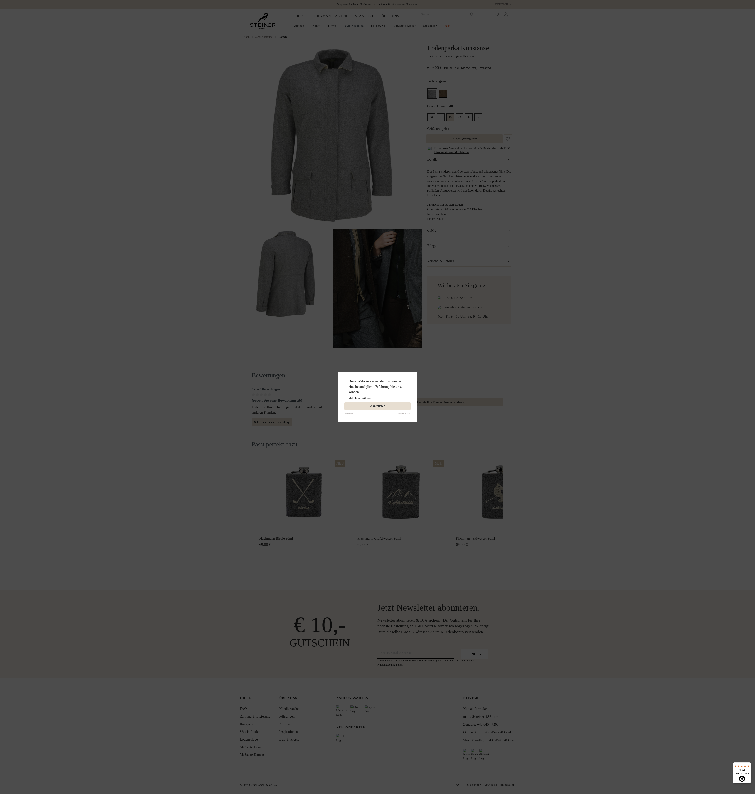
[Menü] (748, 764)
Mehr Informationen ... (361, 398)
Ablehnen (348, 413)
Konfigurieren (404, 413)
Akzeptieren (377, 406)
